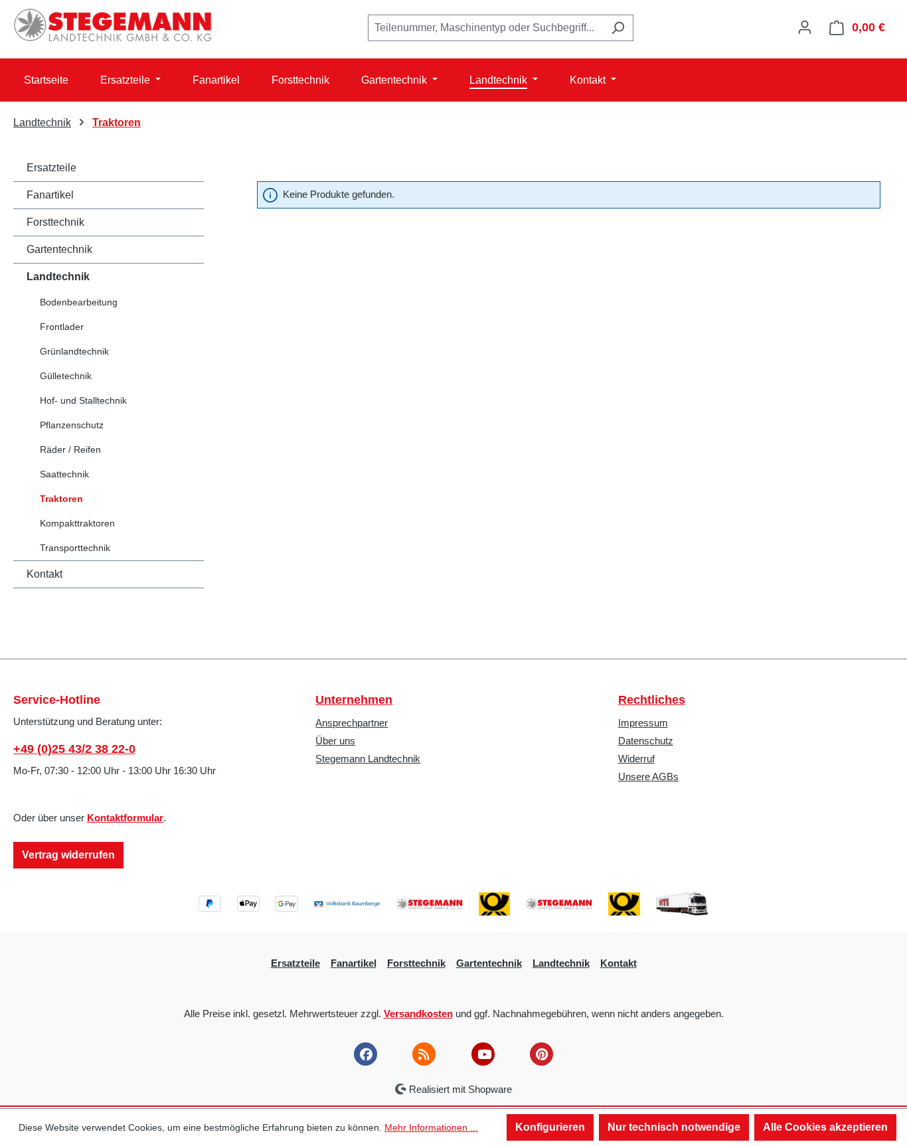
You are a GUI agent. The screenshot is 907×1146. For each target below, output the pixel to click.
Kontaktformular (125, 817)
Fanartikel (50, 195)
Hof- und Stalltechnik (83, 400)
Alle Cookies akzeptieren (825, 1127)
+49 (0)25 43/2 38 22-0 (74, 749)
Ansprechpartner (351, 722)
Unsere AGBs (648, 776)
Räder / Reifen (70, 449)
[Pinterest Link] (541, 1054)
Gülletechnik (66, 375)
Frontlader (62, 326)
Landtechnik (58, 276)
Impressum (643, 722)
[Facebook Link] (365, 1054)
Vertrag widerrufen (68, 854)
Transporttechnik (75, 547)
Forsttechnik (55, 222)
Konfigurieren (550, 1127)
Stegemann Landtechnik (367, 758)
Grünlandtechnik (74, 351)
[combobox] (485, 28)
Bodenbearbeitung (79, 302)
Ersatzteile (51, 167)
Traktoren (61, 498)
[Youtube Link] (483, 1054)
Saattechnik (64, 474)
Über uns (335, 740)
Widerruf (636, 758)
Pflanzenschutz (72, 425)
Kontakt (44, 574)
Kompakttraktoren (77, 523)
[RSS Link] (424, 1054)
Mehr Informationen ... (431, 1127)
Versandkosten (418, 1013)
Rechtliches (651, 699)
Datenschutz (645, 740)
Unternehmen (353, 699)
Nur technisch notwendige (674, 1127)
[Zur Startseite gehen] (112, 25)
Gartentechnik (59, 249)
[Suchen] (617, 28)
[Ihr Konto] (805, 27)
